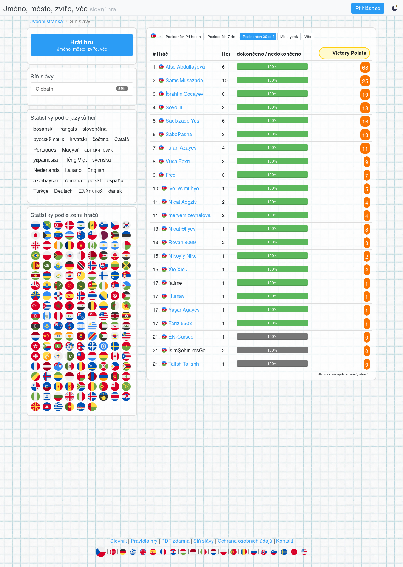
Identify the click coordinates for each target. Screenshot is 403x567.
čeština (101, 139)
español (116, 180)
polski (94, 180)
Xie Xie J (178, 269)
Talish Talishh (183, 363)
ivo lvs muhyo (183, 188)
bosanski (43, 128)
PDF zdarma (175, 540)
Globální (81, 88)
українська (45, 159)
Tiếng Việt (75, 159)
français (68, 128)
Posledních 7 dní (221, 36)
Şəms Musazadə (184, 80)
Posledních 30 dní (258, 36)
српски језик (98, 149)
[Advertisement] (201, 478)
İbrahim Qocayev (184, 93)
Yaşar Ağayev (184, 309)
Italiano (73, 170)
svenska (101, 159)
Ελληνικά (90, 190)
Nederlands (46, 170)
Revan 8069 (182, 242)
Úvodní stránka (46, 21)
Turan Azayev (181, 147)
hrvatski (78, 139)
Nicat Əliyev (182, 228)
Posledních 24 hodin (183, 36)
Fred (171, 174)
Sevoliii (174, 107)
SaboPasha (179, 134)
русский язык (48, 139)
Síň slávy (203, 540)
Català (121, 139)
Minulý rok (289, 36)
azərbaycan (46, 180)
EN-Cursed (181, 336)
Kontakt (284, 540)
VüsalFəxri (178, 161)
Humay (176, 296)
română (73, 180)
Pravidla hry (144, 540)
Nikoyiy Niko (182, 255)
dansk (115, 190)
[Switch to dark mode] (395, 8)
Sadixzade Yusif (184, 120)
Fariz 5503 (180, 323)
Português (44, 149)
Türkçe (40, 190)
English (95, 170)
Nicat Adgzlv (182, 201)
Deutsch (63, 190)
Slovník (118, 540)
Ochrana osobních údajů (245, 540)
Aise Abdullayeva (185, 66)
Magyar (70, 149)
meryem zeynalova (189, 215)
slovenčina (94, 128)
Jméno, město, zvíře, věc (59, 8)
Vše (307, 36)
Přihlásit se (367, 8)
